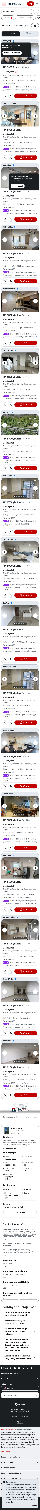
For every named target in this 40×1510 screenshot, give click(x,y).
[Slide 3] (18, 61)
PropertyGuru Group (9, 1374)
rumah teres (29, 1233)
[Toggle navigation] (37, 3)
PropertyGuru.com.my (9, 1430)
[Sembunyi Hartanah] (30, 109)
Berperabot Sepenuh (10, 1299)
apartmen (17, 1235)
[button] (11, 1148)
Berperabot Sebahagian (28, 1299)
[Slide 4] (19, 61)
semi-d (24, 1235)
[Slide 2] (16, 61)
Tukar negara (6, 1384)
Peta (30, 34)
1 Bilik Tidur (13, 1285)
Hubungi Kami (6, 1378)
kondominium (8, 1235)
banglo (30, 1235)
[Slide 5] (21, 61)
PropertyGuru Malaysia (10, 1457)
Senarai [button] (12, 34)
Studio (5, 1285)
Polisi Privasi (14, 1492)
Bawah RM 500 (8, 1274)
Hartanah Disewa (8, 1468)
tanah (5, 1236)
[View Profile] (20, 41)
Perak (10, 1264)
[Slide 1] (14, 61)
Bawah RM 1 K (20, 1274)
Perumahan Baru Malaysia (12, 1473)
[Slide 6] (23, 61)
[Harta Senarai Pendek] (35, 46)
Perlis (5, 1264)
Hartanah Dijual (7, 1462)
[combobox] (19, 11)
